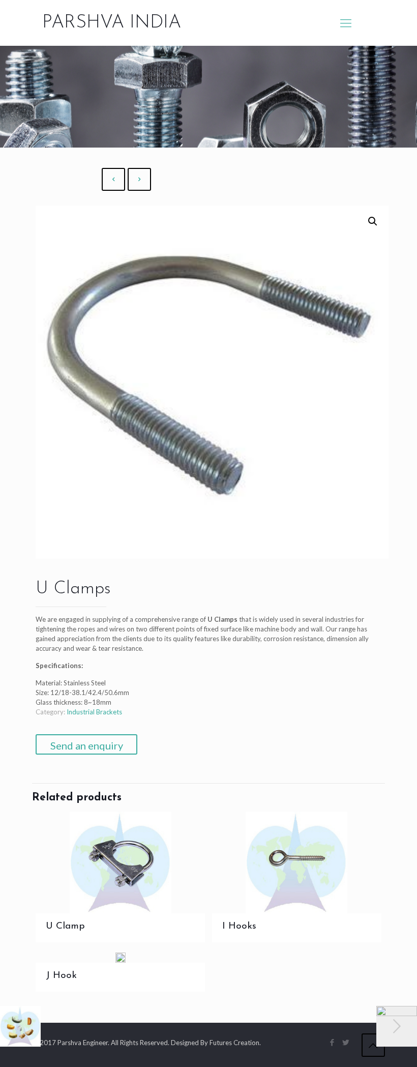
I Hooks (239, 926)
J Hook (61, 976)
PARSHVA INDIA (111, 23)
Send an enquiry (86, 745)
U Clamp (65, 926)
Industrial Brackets (94, 712)
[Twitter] (346, 1042)
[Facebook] (332, 1042)
